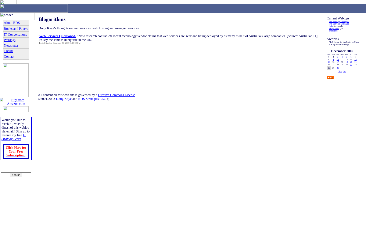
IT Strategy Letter (13, 137)
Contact (9, 56)
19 (347, 62)
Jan (344, 71)
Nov (340, 71)
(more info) (333, 31)
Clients (8, 51)
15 (329, 62)
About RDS (12, 23)
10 (338, 60)
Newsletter (11, 45)
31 (338, 68)
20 (351, 62)
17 (338, 62)
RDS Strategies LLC (92, 99)
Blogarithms (334, 28)
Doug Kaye (64, 99)
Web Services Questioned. (57, 36)
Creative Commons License (116, 95)
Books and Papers (16, 28)
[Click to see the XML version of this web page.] (330, 78)
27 (351, 65)
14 (356, 60)
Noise (331, 26)
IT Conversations (15, 34)
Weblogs (9, 40)
